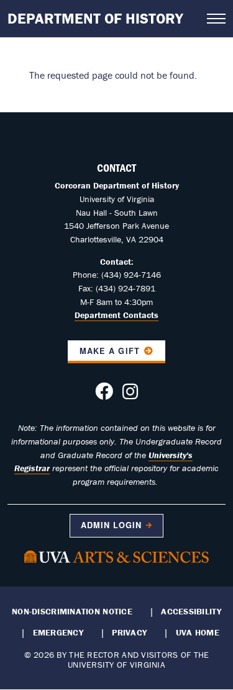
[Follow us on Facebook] (104, 394)
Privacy (129, 632)
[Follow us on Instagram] (130, 394)
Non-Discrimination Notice (72, 611)
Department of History (95, 18)
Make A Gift (109, 350)
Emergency (58, 632)
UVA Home (197, 632)
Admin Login (111, 525)
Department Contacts (116, 315)
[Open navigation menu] (216, 18)
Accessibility (191, 611)
